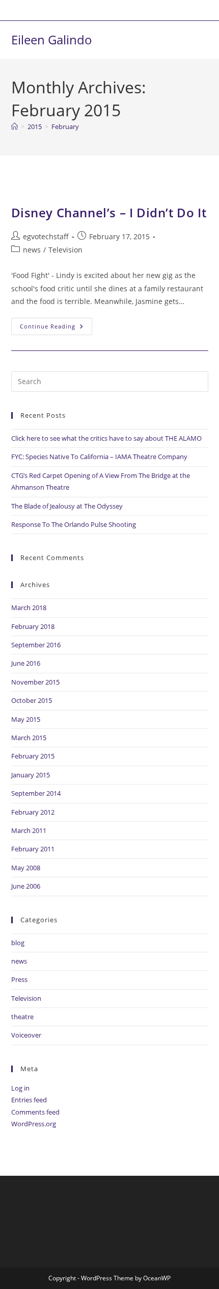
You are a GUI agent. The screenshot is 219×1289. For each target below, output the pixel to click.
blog (17, 942)
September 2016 (36, 644)
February (65, 126)
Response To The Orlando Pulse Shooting (73, 524)
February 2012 (32, 812)
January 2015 (30, 774)
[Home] (14, 126)
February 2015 (32, 756)
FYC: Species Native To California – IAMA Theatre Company (99, 456)
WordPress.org (33, 1123)
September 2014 (36, 793)
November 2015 (35, 682)
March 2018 (28, 607)
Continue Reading (56, 324)
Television (65, 250)
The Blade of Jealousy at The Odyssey (67, 506)
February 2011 (32, 848)
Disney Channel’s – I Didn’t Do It (109, 212)
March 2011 (28, 830)
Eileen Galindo (51, 39)
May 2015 (25, 719)
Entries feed (29, 1099)
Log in (20, 1088)
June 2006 (25, 886)
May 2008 (25, 867)
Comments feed (35, 1112)
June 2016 (25, 663)
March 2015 (28, 737)
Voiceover (26, 1035)
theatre (22, 1016)
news (32, 250)
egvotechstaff (46, 236)
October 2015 (31, 700)
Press (19, 979)
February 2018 (32, 626)
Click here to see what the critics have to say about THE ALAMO (106, 438)
